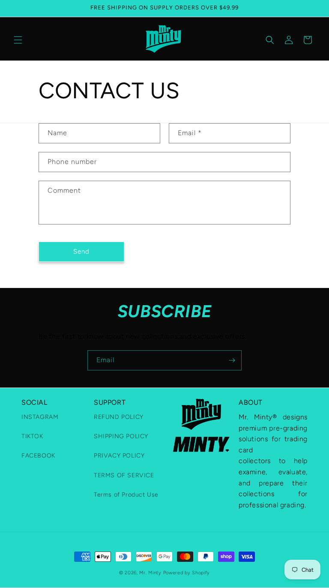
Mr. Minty (150, 573)
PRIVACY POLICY (119, 455)
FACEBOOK (38, 455)
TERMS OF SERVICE (124, 475)
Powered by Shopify (186, 573)
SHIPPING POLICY (121, 436)
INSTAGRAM (39, 417)
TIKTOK (32, 436)
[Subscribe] (231, 360)
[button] (18, 39)
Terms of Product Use (126, 494)
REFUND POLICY (119, 417)
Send (81, 251)
